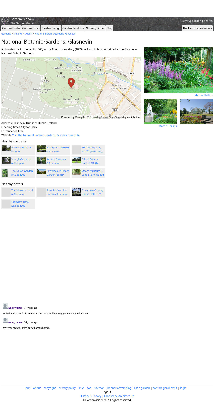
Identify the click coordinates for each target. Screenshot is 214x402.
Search (208, 21)
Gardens (6, 33)
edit (28, 388)
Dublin (28, 33)
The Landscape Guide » (197, 28)
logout (107, 392)
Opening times (10, 127)
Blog (109, 28)
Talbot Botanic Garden (90, 162)
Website (6, 135)
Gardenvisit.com (22, 19)
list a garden (142, 388)
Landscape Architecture (119, 396)
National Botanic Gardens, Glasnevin (55, 33)
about (37, 388)
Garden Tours (31, 28)
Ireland (18, 33)
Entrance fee (9, 131)
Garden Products (73, 28)
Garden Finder (11, 28)
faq (89, 388)
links (81, 388)
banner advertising (119, 388)
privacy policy (67, 388)
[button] (71, 88)
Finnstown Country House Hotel (93, 193)
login (183, 388)
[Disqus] (71, 257)
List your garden (190, 21)
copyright (50, 388)
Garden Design (51, 28)
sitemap (99, 388)
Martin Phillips (203, 95)
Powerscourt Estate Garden (57, 174)
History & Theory (90, 396)
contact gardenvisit (165, 388)
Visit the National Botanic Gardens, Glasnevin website (46, 135)
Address (6, 123)
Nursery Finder (95, 28)
